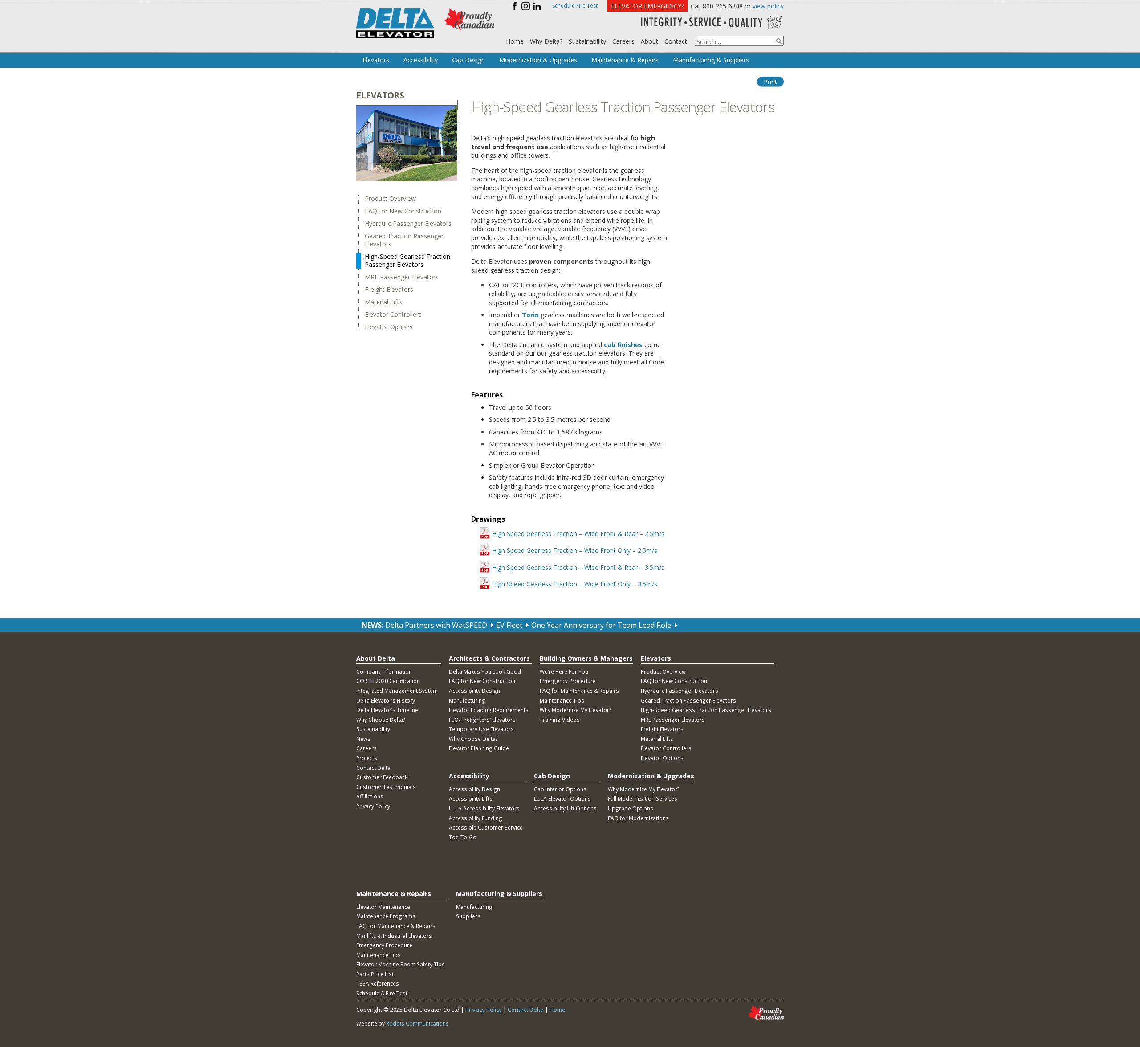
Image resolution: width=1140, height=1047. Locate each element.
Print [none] (770, 82)
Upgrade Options (630, 808)
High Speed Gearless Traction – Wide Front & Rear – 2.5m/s (575, 533)
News (363, 738)
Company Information (384, 671)
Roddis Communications (417, 1023)
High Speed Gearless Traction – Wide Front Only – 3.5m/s (574, 584)
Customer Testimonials (386, 786)
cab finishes (623, 344)
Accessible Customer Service (486, 827)
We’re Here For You (564, 671)
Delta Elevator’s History (385, 700)
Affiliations (369, 796)
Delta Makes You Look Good (485, 671)
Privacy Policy (373, 806)
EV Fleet (509, 625)
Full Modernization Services (642, 798)
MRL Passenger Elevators (402, 277)
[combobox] (739, 41)
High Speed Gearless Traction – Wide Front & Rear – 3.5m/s (575, 567)
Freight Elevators (389, 290)
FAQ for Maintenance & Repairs (579, 690)
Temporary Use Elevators (481, 728)
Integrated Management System (397, 690)
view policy (768, 6)
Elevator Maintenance (383, 906)
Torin (530, 315)
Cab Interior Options (560, 789)
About (649, 41)
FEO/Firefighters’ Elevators (482, 719)
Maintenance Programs (385, 916)
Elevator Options (389, 327)
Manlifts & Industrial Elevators (394, 935)
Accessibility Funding (475, 818)
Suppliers (468, 916)
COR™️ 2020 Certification (388, 680)
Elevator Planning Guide (479, 748)
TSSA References (377, 983)
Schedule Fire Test (575, 5)
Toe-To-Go (462, 837)
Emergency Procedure (568, 680)
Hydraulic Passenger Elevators (408, 224)
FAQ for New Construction (403, 211)
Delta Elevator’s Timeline (387, 709)
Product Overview (390, 199)
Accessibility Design (474, 690)
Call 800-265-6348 (717, 6)
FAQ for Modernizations (638, 818)
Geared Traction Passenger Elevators (404, 240)
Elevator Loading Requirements (489, 709)
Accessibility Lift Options (565, 808)
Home (515, 41)
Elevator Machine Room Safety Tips (400, 964)
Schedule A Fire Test (381, 993)
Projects (366, 757)
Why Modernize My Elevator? (575, 709)
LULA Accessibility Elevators (484, 808)
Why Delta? (546, 41)
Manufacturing (467, 700)
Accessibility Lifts (471, 798)
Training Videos (560, 719)
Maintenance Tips (562, 700)
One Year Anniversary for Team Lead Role (601, 625)
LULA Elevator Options (562, 798)
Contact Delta (373, 767)
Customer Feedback (381, 777)
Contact (675, 41)
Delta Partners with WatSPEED (436, 625)
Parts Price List (375, 973)
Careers (623, 41)
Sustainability (587, 41)
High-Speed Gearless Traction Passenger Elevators (407, 261)
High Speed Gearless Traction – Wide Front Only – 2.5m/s (574, 550)
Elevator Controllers (393, 315)
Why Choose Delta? (380, 719)
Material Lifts (384, 302)
